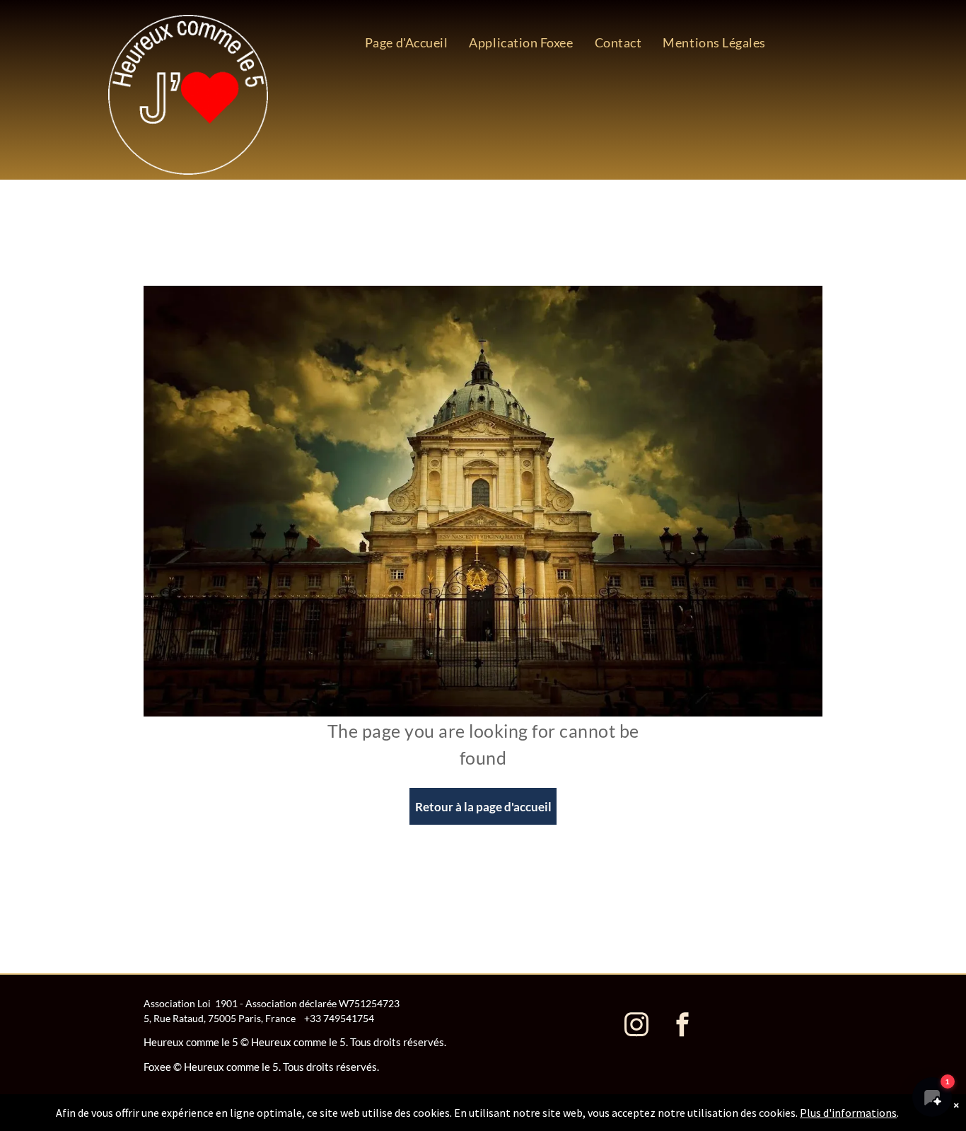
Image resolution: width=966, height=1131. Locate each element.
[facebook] (682, 1026)
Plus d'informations (848, 1113)
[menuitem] (406, 42)
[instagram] (636, 1026)
